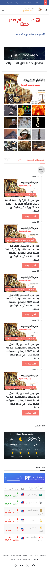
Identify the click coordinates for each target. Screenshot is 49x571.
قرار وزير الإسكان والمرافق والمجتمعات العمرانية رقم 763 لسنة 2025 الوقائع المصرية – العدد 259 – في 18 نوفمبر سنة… (22, 302)
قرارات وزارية (16, 559)
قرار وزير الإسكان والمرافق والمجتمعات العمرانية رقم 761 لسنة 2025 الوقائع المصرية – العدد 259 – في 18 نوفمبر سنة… (22, 351)
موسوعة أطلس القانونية (29, 34)
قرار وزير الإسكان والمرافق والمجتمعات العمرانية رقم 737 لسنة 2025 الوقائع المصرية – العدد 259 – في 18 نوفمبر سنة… (22, 400)
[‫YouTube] (21, 566)
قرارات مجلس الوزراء (30, 559)
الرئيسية (43, 555)
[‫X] (27, 566)
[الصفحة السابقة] (8, 160)
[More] (15, 160)
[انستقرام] (15, 566)
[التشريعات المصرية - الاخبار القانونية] (33, 9)
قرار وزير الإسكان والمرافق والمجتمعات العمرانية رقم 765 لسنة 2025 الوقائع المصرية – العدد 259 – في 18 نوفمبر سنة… (22, 253)
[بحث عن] (46, 10)
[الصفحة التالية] (5, 160)
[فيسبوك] (34, 566)
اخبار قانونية (34, 555)
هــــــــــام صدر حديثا (22, 22)
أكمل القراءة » (30, 216)
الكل (19, 160)
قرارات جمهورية (9, 555)
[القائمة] (3, 10)
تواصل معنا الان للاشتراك (24, 63)
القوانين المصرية (22, 555)
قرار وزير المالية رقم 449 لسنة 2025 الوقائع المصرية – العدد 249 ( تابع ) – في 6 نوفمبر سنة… (22, 205)
